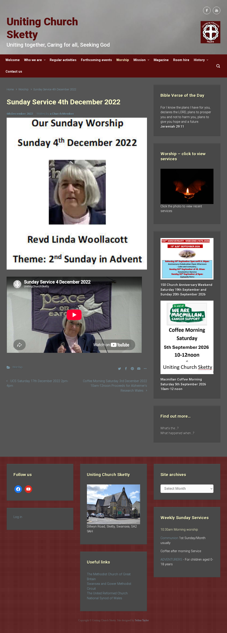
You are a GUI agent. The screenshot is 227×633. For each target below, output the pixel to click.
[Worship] (186, 186)
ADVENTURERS (171, 560)
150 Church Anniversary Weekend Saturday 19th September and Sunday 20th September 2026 (186, 289)
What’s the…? (169, 428)
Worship (23, 89)
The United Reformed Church (107, 593)
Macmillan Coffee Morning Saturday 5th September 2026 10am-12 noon (183, 384)
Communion (169, 538)
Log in (18, 517)
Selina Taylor (142, 620)
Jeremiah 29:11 (172, 127)
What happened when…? (177, 433)
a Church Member (62, 113)
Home (10, 89)
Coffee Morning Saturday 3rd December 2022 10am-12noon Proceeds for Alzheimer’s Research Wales (115, 386)
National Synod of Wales (104, 598)
